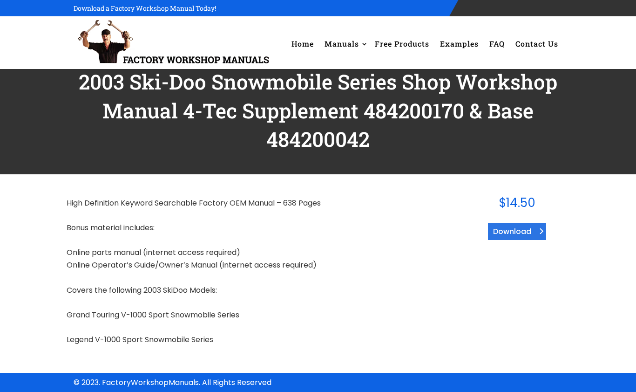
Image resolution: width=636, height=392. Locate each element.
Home (302, 43)
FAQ (497, 43)
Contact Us (536, 43)
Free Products (402, 43)
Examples (459, 43)
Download (512, 231)
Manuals (342, 43)
